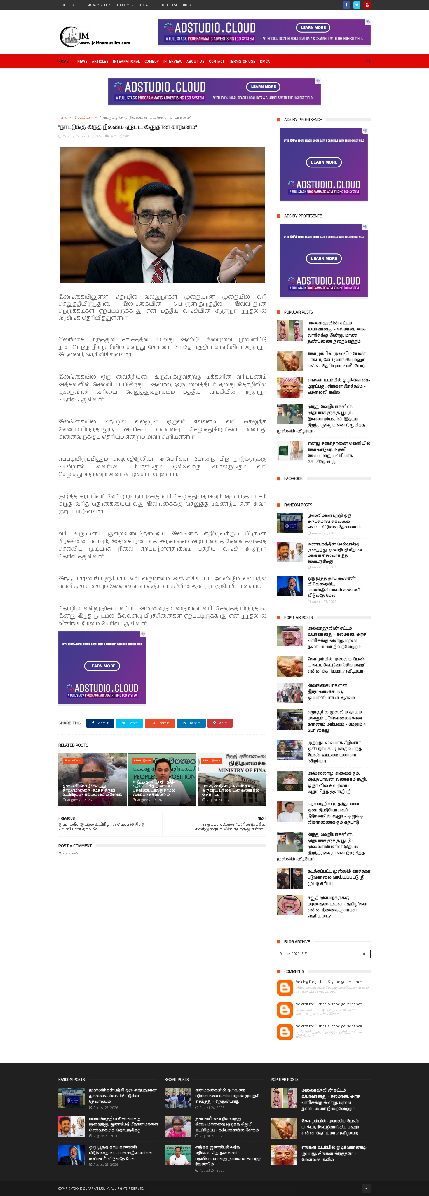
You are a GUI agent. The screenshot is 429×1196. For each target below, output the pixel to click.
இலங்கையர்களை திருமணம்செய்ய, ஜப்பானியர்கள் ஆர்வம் (331, 692)
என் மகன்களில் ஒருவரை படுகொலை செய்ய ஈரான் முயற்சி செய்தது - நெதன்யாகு (227, 1096)
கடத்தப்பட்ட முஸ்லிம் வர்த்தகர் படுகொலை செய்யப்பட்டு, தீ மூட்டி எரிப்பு (339, 877)
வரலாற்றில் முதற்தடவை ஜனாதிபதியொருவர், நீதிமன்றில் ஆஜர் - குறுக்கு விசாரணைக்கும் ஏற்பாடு (336, 813)
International (126, 61)
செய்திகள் (83, 117)
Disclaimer (125, 5)
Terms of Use (167, 5)
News (82, 61)
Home (63, 61)
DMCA (187, 5)
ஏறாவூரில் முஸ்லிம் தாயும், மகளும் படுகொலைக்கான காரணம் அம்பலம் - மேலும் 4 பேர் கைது (336, 721)
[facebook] (346, 5)
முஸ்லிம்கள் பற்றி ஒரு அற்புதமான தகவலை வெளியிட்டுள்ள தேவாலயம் (334, 521)
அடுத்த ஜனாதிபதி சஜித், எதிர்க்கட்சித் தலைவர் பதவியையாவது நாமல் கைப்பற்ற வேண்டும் (154, 788)
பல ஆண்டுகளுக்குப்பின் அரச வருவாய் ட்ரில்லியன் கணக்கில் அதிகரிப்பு (230, 790)
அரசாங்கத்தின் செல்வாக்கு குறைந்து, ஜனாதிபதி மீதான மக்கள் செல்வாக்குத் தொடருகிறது (335, 553)
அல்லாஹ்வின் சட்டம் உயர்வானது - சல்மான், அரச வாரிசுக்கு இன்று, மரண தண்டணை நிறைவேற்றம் (337, 332)
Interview (172, 61)
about (77, 5)
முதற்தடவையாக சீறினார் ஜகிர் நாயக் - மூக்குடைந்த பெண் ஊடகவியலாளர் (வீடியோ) (335, 752)
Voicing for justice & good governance (329, 982)
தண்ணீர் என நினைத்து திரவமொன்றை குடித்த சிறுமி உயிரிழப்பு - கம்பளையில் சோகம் (92, 790)
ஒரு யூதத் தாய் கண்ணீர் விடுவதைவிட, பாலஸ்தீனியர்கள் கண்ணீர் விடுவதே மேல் (334, 587)
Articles (100, 61)
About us (195, 61)
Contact (217, 61)
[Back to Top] (366, 1188)
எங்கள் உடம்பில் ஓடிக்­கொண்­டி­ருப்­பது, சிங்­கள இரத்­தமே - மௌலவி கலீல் (339, 386)
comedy (151, 61)
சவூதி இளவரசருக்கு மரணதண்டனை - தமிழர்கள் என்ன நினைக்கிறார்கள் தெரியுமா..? (337, 907)
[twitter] (356, 5)
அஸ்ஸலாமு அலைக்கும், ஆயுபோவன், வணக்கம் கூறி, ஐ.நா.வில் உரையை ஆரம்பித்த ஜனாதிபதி (337, 783)
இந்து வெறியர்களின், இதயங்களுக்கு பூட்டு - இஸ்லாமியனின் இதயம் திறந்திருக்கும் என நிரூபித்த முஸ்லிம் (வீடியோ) (321, 419)
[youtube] (367, 5)
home (62, 5)
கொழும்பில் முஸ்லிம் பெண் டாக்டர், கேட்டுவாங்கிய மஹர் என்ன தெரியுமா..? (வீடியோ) (337, 360)
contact (145, 5)
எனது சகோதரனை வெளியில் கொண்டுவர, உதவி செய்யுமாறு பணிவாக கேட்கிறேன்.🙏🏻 (339, 453)
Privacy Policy (99, 5)
